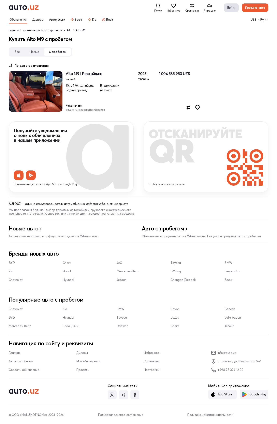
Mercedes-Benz (128, 271)
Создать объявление (24, 370)
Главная (14, 30)
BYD (12, 263)
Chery (67, 263)
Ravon (175, 309)
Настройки (151, 370)
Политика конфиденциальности (210, 415)
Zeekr (228, 280)
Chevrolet (16, 280)
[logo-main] (24, 7)
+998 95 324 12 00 (230, 370)
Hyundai (68, 280)
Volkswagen (232, 317)
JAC (119, 263)
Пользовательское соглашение (120, 415)
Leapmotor (232, 271)
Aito (69, 30)
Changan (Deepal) (183, 280)
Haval (67, 271)
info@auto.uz (227, 353)
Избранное (152, 353)
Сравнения (151, 361)
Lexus (175, 317)
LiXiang (176, 271)
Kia (11, 271)
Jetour (121, 280)
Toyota (176, 263)
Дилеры (82, 353)
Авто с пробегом (21, 361)
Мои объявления (88, 361)
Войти (231, 8)
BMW (228, 263)
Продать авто (255, 8)
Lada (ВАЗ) (70, 326)
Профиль (82, 370)
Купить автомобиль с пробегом (42, 30)
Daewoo (122, 326)
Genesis (229, 309)
